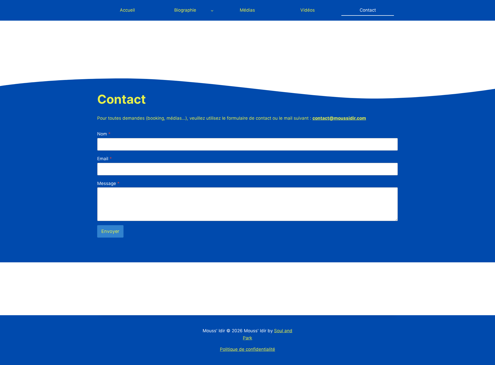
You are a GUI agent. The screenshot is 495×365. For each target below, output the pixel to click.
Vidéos (307, 10)
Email (104, 158)
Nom (104, 133)
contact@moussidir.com (339, 118)
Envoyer (110, 231)
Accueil (127, 10)
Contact (368, 10)
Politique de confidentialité (247, 349)
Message (108, 183)
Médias (247, 10)
